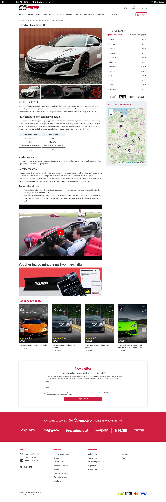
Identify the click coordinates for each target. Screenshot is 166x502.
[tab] (29, 92)
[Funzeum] (121, 430)
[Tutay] (139, 430)
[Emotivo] (83, 420)
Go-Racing (22, 20)
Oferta (29, 20)
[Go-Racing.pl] (29, 7)
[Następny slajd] (99, 56)
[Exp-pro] (28, 430)
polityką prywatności (67, 394)
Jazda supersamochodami (41, 20)
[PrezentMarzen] (77, 430)
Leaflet (122, 162)
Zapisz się (82, 399)
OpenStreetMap (132, 162)
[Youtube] (30, 467)
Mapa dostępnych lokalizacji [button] (119, 104)
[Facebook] (21, 467)
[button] (132, 133)
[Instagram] (25, 467)
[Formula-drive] (50, 430)
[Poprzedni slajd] (22, 56)
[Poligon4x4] (101, 430)
